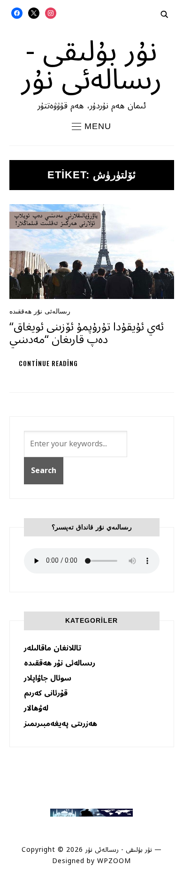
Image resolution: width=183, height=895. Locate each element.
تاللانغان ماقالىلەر (52, 648)
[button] (91, 126)
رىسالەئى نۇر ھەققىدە (39, 311)
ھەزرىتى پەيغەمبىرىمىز (60, 724)
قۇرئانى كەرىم (46, 693)
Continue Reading (48, 363)
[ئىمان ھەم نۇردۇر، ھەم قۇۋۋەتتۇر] (91, 813)
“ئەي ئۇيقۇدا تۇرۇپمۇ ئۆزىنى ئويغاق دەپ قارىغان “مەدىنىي (86, 333)
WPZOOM (114, 861)
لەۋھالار (36, 708)
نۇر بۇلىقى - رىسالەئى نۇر (91, 65)
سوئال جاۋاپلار (47, 678)
